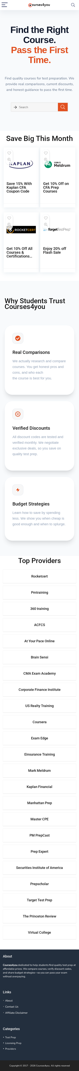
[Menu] (4, 5)
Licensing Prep (13, 1043)
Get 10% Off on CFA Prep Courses (56, 187)
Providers (10, 1049)
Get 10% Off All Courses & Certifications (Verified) (19, 254)
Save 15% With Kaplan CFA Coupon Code (19, 187)
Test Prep (10, 1037)
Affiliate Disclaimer (16, 1013)
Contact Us (11, 1007)
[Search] (73, 5)
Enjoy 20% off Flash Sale (54, 250)
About (9, 1000)
